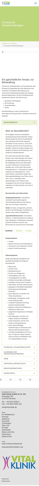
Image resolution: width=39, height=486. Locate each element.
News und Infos (8, 432)
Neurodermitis (10, 122)
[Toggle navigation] (35, 3)
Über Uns (5, 425)
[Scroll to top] (35, 482)
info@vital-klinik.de (9, 407)
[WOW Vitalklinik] (6, 3)
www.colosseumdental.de (12, 444)
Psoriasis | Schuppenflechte (17, 347)
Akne (6, 359)
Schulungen (6, 423)
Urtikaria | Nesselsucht (15, 363)
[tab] (9, 231)
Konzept (5, 417)
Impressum (6, 434)
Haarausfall (9, 373)
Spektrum (6, 419)
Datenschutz (7, 436)
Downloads (6, 430)
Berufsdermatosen (13, 368)
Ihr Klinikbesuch (8, 415)
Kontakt (5, 428)
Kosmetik (5, 421)
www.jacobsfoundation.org (12, 447)
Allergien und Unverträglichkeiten (14, 353)
